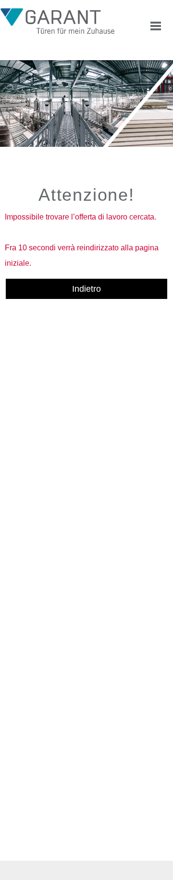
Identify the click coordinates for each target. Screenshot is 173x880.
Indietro (86, 289)
